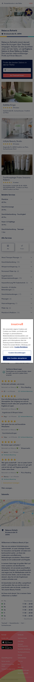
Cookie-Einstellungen (17, 353)
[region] (17, 341)
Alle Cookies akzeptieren (17, 358)
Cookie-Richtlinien (21, 347)
